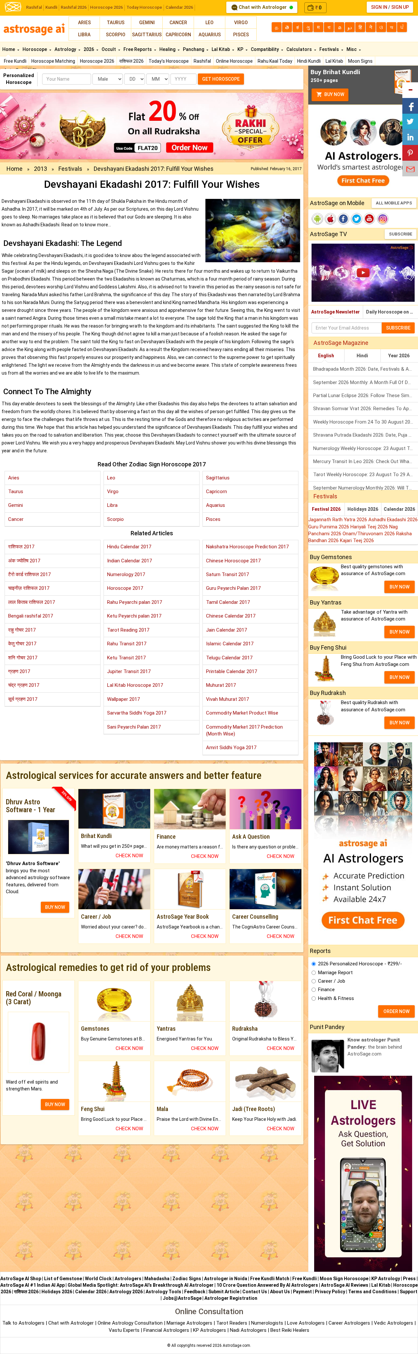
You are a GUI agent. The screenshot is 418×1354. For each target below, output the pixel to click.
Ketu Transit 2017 (126, 658)
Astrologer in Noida (225, 1278)
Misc (352, 49)
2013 (40, 168)
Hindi (362, 355)
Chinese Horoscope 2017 (233, 561)
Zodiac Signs (186, 1278)
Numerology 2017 (126, 574)
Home (9, 49)
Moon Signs (360, 61)
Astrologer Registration (230, 1298)
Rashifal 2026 (74, 7)
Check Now (129, 856)
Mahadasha (156, 1278)
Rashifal (34, 7)
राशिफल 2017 (21, 547)
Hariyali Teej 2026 (369, 527)
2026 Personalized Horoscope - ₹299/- (360, 964)
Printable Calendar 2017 (231, 671)
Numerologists (267, 1323)
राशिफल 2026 (131, 61)
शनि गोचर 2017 (22, 658)
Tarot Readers (232, 1323)
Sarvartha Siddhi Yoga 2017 (136, 713)
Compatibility (265, 49)
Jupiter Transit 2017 (129, 671)
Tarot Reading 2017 (128, 630)
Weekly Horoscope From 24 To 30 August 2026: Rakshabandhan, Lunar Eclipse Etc (365, 422)
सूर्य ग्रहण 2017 (22, 699)
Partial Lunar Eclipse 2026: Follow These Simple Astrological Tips (365, 395)
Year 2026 (399, 355)
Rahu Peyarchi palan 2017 (134, 602)
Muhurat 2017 (221, 685)
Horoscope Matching (53, 61)
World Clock (98, 1278)
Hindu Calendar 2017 (129, 547)
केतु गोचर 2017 (22, 644)
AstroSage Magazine (341, 342)
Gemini (147, 22)
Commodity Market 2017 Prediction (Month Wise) (244, 730)
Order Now (396, 1011)
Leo (209, 22)
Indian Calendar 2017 (129, 561)
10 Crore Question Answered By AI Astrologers (267, 1285)
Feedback (194, 1291)
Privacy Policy (330, 1291)
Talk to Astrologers (23, 1323)
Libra (84, 34)
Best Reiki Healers (289, 1330)
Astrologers (128, 1278)
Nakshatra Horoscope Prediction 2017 (247, 547)
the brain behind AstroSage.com (374, 1047)
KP (240, 49)
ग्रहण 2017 (19, 671)
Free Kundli (15, 61)
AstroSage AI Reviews (344, 1285)
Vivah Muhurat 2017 (227, 699)
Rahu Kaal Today (275, 61)
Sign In (379, 7)
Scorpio (115, 34)
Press (409, 1278)
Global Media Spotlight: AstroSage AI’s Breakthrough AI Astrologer (141, 1285)
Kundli (51, 7)
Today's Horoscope (169, 61)
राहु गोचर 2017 (22, 630)
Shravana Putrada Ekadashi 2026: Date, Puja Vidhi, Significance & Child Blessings (365, 435)
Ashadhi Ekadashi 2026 (393, 520)
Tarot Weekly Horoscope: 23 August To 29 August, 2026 (365, 474)
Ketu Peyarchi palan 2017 (134, 616)
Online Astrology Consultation (131, 1323)
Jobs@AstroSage (182, 1298)
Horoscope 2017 (125, 588)
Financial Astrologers (166, 1330)
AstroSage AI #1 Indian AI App (32, 1285)
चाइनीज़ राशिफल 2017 (28, 588)
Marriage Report (335, 972)
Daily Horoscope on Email (392, 311)
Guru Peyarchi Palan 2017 (233, 588)
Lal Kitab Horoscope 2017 (135, 685)
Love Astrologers (306, 1323)
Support (408, 1291)
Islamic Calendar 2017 (229, 644)
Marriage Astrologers (190, 1323)
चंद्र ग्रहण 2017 (23, 685)
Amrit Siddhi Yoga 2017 (231, 747)
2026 (89, 49)
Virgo (241, 22)
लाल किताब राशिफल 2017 (31, 602)
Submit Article (223, 1291)
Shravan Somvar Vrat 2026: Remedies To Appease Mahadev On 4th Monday (365, 408)
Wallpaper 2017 (123, 699)
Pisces (241, 34)
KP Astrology (385, 1278)
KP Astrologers (210, 1330)
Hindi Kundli (309, 61)
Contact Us (254, 1291)
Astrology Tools (163, 1291)
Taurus (115, 22)
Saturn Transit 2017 (227, 574)
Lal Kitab (334, 61)
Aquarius (210, 34)
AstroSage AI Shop (20, 1278)
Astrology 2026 (126, 1291)
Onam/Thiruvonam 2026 (369, 534)
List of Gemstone (63, 1278)
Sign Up (400, 7)
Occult (109, 49)
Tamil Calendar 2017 (228, 602)
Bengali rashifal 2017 (30, 616)
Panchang (194, 49)
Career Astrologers (349, 1323)
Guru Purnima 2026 (329, 527)
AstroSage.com (236, 1345)
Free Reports (138, 49)
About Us (280, 1291)
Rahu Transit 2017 (126, 644)
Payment (302, 1291)
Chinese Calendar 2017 (230, 616)
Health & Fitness (336, 998)
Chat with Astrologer (262, 7)
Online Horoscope (234, 61)
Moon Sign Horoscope (344, 1278)
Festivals (329, 49)
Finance (326, 989)
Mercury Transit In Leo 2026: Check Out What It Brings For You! (365, 461)
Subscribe (400, 234)
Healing (167, 49)
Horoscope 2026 (106, 7)
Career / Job (331, 981)
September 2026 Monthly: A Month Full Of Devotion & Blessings (365, 382)
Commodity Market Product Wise (242, 713)
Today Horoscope (144, 7)
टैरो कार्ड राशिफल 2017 (29, 574)
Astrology (66, 49)
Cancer (178, 22)
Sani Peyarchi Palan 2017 (134, 727)
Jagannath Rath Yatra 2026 (338, 520)
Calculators (299, 49)
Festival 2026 (326, 509)
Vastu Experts (124, 1330)
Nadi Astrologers (248, 1330)
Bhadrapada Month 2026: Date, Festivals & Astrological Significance (365, 369)
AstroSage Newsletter (335, 311)
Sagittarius (147, 34)
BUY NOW (55, 907)
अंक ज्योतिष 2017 (24, 561)
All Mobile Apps (394, 203)
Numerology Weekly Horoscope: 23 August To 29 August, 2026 (365, 448)
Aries (84, 22)
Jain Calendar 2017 (226, 630)
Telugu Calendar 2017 (229, 658)
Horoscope (35, 49)
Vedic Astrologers (393, 1323)
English (326, 355)
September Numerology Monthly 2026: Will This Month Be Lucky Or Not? (365, 488)
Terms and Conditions (372, 1291)
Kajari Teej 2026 (357, 540)
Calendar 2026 (179, 7)
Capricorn (178, 34)
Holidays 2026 (362, 509)
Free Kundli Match (269, 1278)
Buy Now (333, 94)
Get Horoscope (221, 79)
